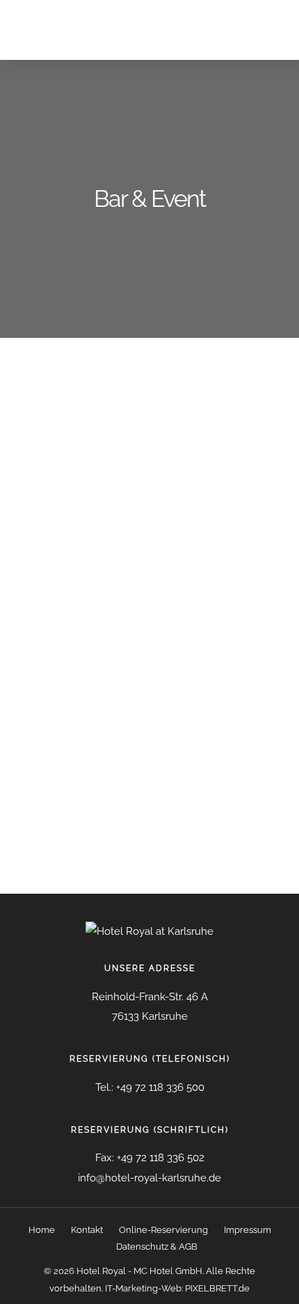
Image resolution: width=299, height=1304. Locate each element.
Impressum (247, 1230)
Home (42, 1230)
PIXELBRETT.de (217, 1288)
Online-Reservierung (163, 1230)
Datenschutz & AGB (156, 1246)
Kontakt (87, 1230)
